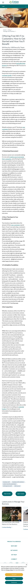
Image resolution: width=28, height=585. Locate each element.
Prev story (7, 493)
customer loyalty (7, 75)
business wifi (6, 482)
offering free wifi (7, 486)
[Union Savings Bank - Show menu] (3, 2)
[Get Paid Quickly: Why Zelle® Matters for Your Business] (11, 514)
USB (12, 47)
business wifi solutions (18, 482)
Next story (20, 493)
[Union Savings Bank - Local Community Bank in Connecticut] (14, 2)
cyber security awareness (9, 484)
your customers (15, 225)
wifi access (17, 486)
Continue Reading (6, 527)
